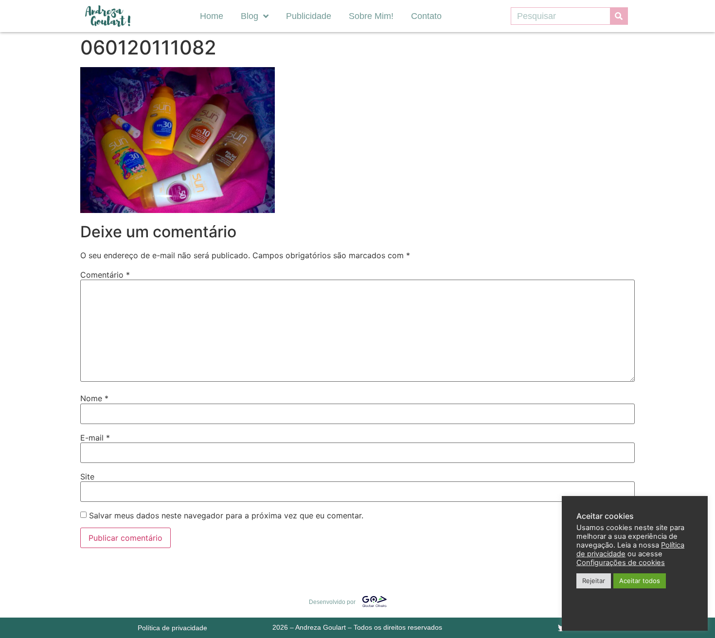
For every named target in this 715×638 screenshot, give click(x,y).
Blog (249, 16)
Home (211, 16)
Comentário (105, 275)
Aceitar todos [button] (639, 581)
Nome (94, 398)
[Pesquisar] (618, 16)
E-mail (95, 438)
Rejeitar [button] (593, 581)
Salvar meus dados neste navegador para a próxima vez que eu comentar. (226, 515)
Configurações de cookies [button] (620, 562)
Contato (426, 16)
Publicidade (308, 16)
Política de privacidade (172, 628)
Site (87, 476)
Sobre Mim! (371, 16)
